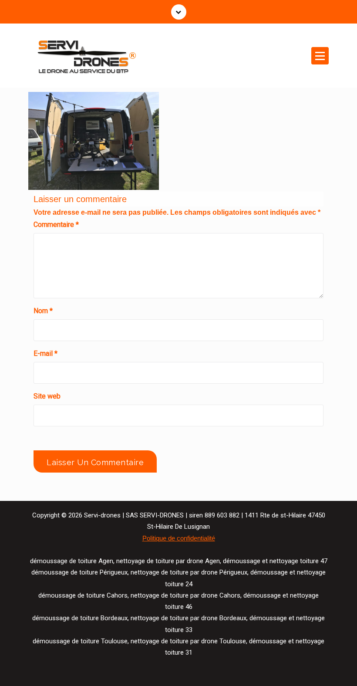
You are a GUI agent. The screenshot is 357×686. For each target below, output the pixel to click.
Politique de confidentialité (178, 538)
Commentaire (56, 224)
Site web (47, 396)
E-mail (45, 353)
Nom (43, 311)
